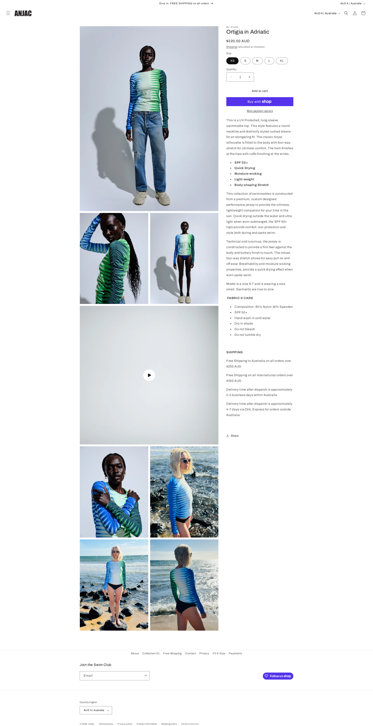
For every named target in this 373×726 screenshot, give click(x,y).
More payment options (260, 111)
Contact (190, 653)
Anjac (91, 724)
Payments (235, 653)
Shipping (231, 46)
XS (232, 60)
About (135, 653)
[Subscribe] (145, 675)
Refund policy (106, 724)
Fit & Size (219, 653)
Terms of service (190, 724)
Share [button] (235, 435)
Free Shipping (172, 653)
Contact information (147, 724)
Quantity (231, 69)
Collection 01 (150, 653)
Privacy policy (125, 724)
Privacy (204, 653)
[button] (8, 13)
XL (282, 60)
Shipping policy (169, 724)
